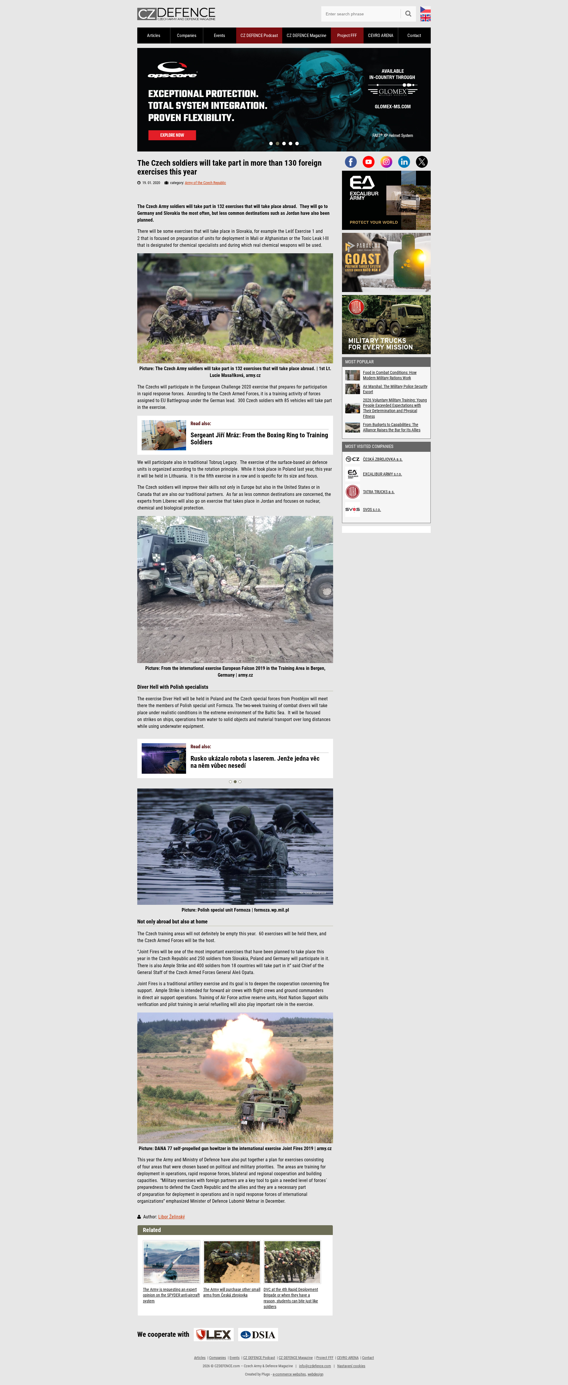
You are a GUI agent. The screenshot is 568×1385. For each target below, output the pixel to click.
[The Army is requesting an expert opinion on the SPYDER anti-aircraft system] (171, 1262)
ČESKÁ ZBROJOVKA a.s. (383, 459)
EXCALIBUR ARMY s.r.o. (382, 474)
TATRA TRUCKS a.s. (379, 491)
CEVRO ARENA (380, 35)
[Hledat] (408, 14)
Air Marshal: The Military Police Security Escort (395, 389)
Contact (414, 35)
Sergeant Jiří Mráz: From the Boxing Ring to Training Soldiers (259, 439)
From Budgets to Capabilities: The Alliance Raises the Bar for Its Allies (391, 427)
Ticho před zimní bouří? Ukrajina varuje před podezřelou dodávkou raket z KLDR (248, 762)
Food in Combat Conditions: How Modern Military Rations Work (390, 375)
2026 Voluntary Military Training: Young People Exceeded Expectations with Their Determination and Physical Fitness (395, 408)
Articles (153, 35)
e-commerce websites (289, 1374)
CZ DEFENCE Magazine (306, 35)
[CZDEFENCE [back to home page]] (176, 14)
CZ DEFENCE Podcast (259, 35)
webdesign (315, 1374)
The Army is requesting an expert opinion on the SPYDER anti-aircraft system (171, 1295)
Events (219, 35)
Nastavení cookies (351, 1366)
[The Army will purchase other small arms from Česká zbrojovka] (232, 1262)
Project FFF (347, 35)
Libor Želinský (171, 1217)
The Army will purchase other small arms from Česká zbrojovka (231, 1292)
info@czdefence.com (315, 1366)
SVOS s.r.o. (372, 509)
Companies (186, 35)
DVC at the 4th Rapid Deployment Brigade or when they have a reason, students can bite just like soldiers (291, 1298)
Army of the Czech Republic (205, 182)
